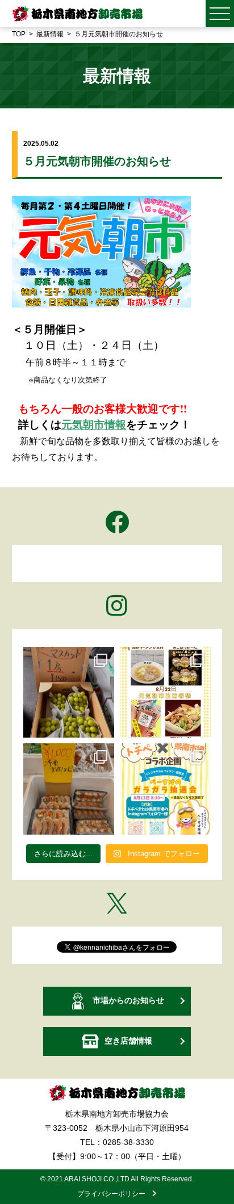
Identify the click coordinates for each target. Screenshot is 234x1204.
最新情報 (50, 34)
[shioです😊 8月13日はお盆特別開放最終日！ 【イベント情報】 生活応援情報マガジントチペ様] (165, 788)
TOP (19, 34)
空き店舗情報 (128, 1040)
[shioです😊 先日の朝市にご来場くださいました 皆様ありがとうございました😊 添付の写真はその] (68, 692)
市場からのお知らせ (128, 1000)
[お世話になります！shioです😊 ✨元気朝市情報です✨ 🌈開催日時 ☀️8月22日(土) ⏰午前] (165, 692)
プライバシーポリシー (114, 1194)
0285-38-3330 (128, 1142)
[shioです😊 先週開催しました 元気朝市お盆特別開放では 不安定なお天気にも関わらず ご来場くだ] (68, 788)
